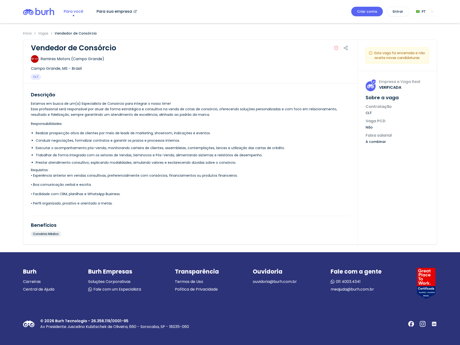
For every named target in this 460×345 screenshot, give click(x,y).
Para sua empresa (114, 11)
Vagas (43, 33)
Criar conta (367, 11)
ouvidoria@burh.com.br (275, 281)
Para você (73, 11)
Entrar (398, 11)
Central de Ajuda (38, 289)
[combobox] (425, 11)
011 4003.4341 (348, 281)
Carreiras (32, 281)
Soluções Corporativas (109, 281)
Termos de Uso (189, 281)
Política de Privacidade (196, 289)
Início (27, 33)
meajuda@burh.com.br (352, 289)
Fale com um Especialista (117, 289)
